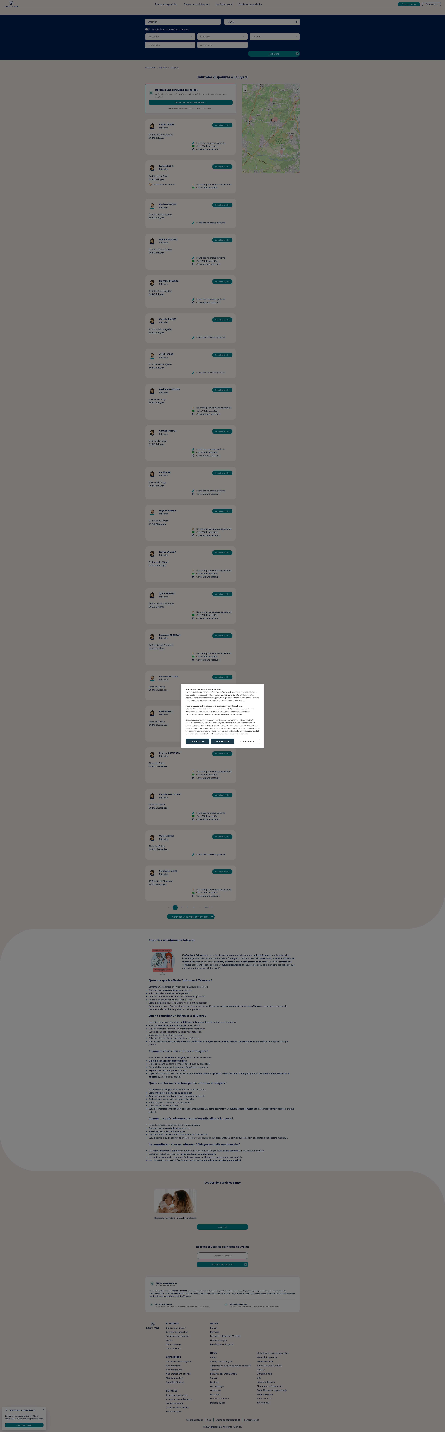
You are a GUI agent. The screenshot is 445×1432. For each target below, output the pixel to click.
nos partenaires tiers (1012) (231, 695)
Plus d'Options (247, 741)
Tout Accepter (198, 741)
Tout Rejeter (222, 741)
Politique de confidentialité (248, 731)
